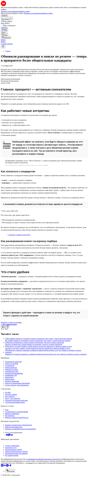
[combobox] (10, 470)
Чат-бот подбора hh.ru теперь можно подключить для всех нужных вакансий (33, 344)
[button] (3, 40)
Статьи (7, 51)
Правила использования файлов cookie (38, 13)
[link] (4, 34)
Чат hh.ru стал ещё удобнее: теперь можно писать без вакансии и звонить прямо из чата (37, 348)
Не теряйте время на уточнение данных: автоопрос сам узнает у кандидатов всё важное (37, 340)
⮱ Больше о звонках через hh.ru (18, 235)
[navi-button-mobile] (3, 46)
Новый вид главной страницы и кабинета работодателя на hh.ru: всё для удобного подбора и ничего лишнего (46, 354)
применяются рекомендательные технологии (44, 459)
